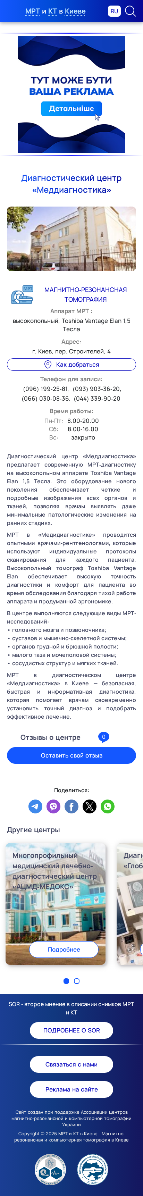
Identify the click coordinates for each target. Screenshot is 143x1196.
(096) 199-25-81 (45, 389)
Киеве (75, 11)
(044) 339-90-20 (97, 398)
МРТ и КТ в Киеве (78, 1133)
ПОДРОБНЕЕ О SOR (71, 1030)
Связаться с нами (71, 1064)
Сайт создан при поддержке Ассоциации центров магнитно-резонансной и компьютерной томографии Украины (71, 1118)
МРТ (32, 11)
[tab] (66, 981)
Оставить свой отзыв (71, 755)
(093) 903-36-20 (96, 389)
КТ (52, 11)
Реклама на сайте (71, 1089)
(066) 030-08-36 (45, 398)
